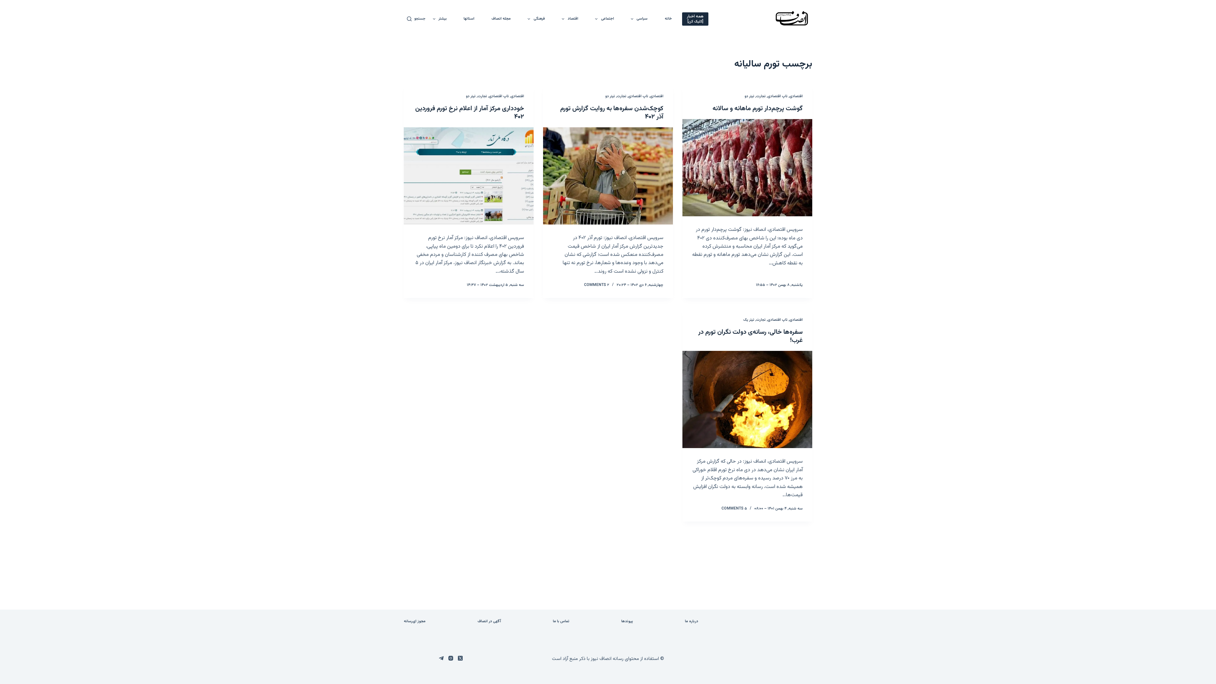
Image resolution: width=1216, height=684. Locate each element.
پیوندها (627, 621)
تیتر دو (749, 96)
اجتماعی (607, 19)
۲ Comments (596, 285)
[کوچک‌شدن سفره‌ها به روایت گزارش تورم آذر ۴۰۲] (608, 176)
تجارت (761, 96)
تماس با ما (561, 621)
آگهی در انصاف (489, 621)
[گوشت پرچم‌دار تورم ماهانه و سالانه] (747, 168)
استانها (469, 19)
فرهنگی (539, 19)
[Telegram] (441, 658)
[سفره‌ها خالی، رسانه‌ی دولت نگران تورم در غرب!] (747, 399)
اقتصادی (796, 96)
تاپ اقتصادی (778, 96)
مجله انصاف (501, 19)
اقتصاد (573, 19)
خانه (668, 19)
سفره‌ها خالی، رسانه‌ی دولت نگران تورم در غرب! (750, 336)
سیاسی (642, 19)
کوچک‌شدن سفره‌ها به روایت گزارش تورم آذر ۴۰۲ (611, 113)
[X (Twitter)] (460, 658)
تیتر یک (748, 320)
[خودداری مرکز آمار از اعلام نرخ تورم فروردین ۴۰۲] (469, 176)
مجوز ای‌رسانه (415, 621)
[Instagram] (450, 658)
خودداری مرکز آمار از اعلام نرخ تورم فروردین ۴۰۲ (469, 113)
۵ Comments (734, 508)
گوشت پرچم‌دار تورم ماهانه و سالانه (757, 109)
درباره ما (691, 621)
